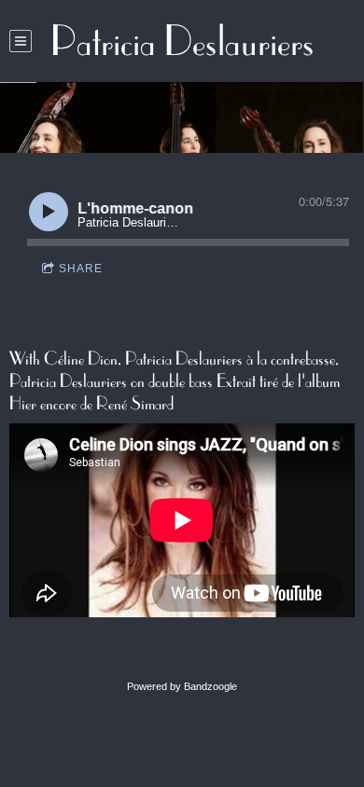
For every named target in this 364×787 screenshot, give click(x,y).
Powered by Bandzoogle (182, 686)
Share (81, 268)
